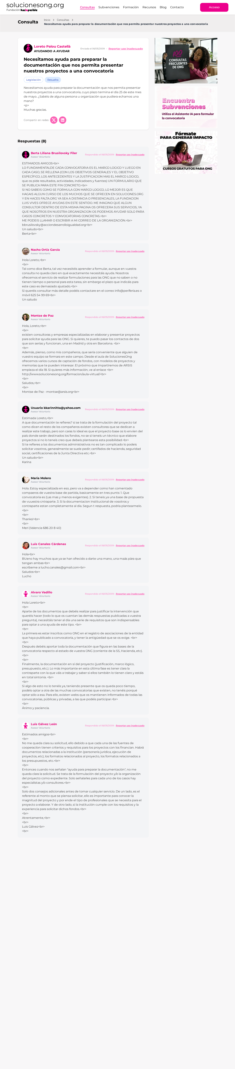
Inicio (47, 19)
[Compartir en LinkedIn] (62, 120)
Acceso (214, 7)
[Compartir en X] (53, 120)
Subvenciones (108, 7)
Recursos (149, 7)
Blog (163, 7)
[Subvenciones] (186, 107)
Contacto (177, 7)
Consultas (87, 7)
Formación (131, 7)
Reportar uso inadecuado (126, 48)
